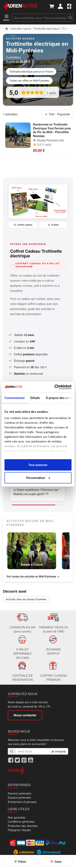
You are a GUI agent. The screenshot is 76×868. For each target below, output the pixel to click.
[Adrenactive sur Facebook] (11, 760)
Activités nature (21, 28)
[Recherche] (70, 17)
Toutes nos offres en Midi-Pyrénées (29, 80)
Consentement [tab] (14, 398)
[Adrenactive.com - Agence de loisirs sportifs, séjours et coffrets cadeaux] (20, 5)
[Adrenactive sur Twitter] (17, 760)
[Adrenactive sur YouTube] (31, 760)
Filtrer (22, 862)
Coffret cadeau (24, 224)
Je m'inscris (58, 751)
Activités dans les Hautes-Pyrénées (26, 599)
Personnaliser (35, 477)
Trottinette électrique (46, 28)
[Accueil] (6, 28)
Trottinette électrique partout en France (31, 71)
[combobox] (39, 17)
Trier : (59, 114)
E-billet (55, 224)
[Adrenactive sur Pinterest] (24, 760)
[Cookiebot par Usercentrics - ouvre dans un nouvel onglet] (55, 387)
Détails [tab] (35, 398)
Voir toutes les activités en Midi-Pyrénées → (32, 576)
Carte (58, 862)
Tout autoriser (38, 465)
